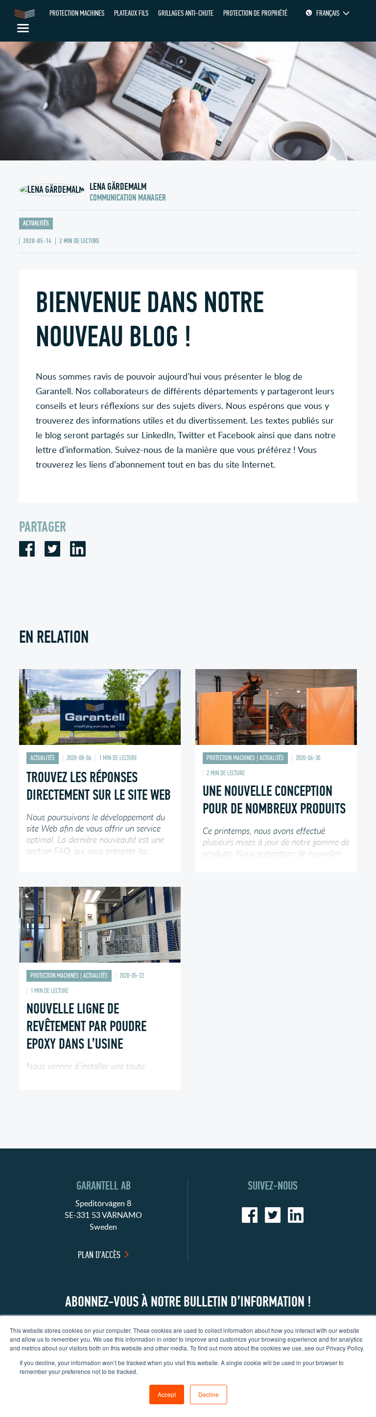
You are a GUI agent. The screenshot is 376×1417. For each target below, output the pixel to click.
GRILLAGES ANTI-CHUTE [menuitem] (185, 13)
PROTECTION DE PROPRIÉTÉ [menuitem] (255, 13)
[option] (100, 778)
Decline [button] (208, 1394)
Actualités (36, 223)
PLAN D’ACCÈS (99, 1254)
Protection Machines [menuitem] (76, 13)
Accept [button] (167, 1394)
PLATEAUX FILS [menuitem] (131, 13)
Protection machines (231, 758)
